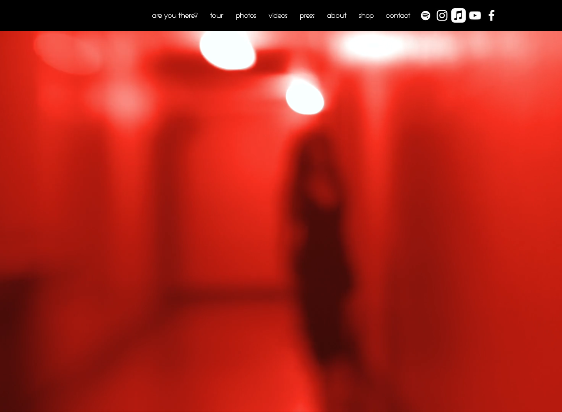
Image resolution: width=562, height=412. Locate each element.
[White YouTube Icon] (475, 15)
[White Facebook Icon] (491, 15)
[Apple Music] (458, 15)
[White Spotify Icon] (425, 15)
